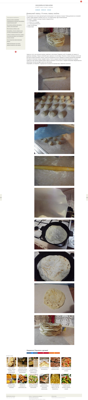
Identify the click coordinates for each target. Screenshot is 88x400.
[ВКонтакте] (32, 353)
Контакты (30, 396)
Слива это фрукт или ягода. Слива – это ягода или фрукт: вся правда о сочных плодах (15, 36)
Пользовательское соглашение (37, 396)
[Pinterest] (43, 353)
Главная (37, 10)
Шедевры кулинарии (44, 5)
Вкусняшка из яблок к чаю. (13, 28)
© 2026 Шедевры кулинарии (10, 396)
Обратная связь (54, 396)
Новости (43, 10)
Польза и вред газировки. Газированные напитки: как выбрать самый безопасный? (15, 21)
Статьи (49, 10)
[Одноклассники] (54, 353)
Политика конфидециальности (33, 397)
